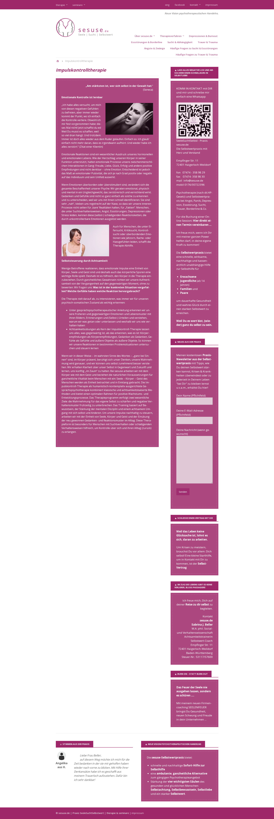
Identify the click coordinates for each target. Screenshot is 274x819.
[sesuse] (90, 36)
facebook (180, 4)
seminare (77, 4)
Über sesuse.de (143, 36)
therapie (60, 4)
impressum (212, 4)
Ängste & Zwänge (154, 48)
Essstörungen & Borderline (146, 42)
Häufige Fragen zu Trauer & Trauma (197, 54)
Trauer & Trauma (208, 42)
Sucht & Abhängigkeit (179, 42)
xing (167, 4)
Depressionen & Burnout (203, 36)
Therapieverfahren (171, 36)
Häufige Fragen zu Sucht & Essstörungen (194, 48)
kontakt (194, 4)
